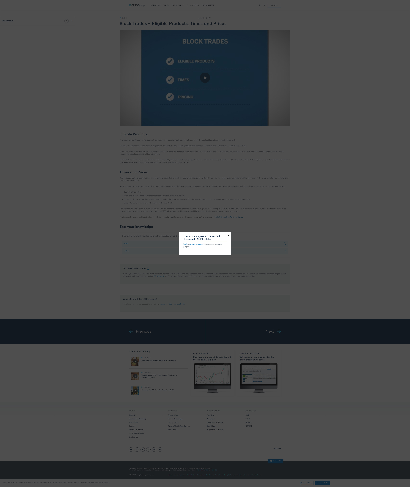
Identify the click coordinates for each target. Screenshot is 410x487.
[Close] (229, 235)
